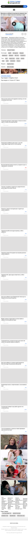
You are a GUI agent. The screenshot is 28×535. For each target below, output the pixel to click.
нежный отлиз (5, 515)
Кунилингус (4, 55)
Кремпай (25, 498)
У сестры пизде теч (6, 513)
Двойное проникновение (11, 503)
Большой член (4, 509)
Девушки (11, 55)
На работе (23, 55)
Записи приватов (17, 498)
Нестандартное (19, 504)
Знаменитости (18, 500)
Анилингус (4, 501)
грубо (7, 60)
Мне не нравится (4, 34)
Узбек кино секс (21, 515)
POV (3, 497)
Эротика (17, 507)
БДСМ (9, 53)
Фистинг (17, 55)
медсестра (12, 58)
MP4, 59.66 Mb (10, 66)
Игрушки (21, 53)
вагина (22, 58)
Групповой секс (11, 501)
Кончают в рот (18, 508)
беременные (12, 515)
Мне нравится (2, 34)
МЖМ (24, 502)
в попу (17, 58)
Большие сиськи (4, 506)
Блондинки (15, 53)
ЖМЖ (9, 507)
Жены (9, 508)
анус (3, 60)
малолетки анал (16, 513)
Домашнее (10, 506)
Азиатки (4, 498)
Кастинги (17, 506)
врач (6, 58)
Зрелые (17, 501)
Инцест (17, 505)
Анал (3, 499)
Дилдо (9, 505)
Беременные (5, 503)
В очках (9, 499)
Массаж (25, 503)
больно (18, 60)
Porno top (8, 532)
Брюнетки (10, 498)
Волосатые (10, 500)
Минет (24, 507)
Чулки (24, 508)
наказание (12, 60)
